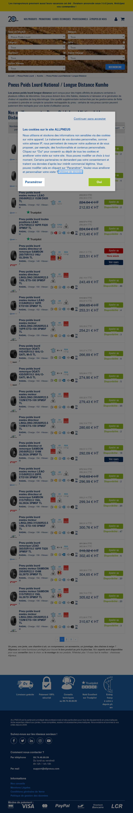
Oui (99, 182)
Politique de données (70, 172)
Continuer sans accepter (90, 118)
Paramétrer (33, 182)
